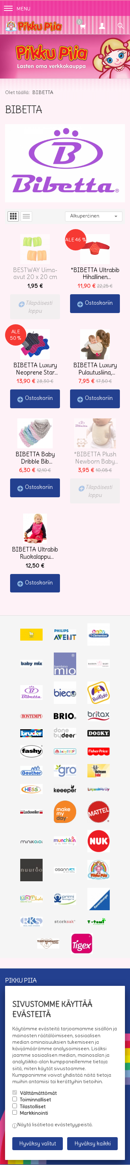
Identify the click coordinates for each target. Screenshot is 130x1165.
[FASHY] (31, 755)
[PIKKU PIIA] (98, 878)
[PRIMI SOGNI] (65, 903)
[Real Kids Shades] (31, 924)
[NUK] (98, 850)
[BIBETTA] (31, 698)
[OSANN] (65, 871)
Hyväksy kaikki (92, 1143)
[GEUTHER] (31, 774)
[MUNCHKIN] (65, 843)
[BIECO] (65, 702)
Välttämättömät (38, 1093)
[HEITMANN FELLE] (98, 775)
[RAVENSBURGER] (98, 908)
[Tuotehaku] (120, 25)
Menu (23, 8)
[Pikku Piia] (58, 25)
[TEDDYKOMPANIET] (48, 947)
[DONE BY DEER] (65, 737)
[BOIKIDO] (98, 702)
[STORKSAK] (65, 923)
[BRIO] (65, 717)
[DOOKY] (98, 734)
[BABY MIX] (31, 665)
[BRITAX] (98, 719)
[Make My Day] (65, 821)
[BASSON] (98, 666)
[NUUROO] (31, 879)
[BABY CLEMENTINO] (98, 644)
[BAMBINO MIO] (65, 673)
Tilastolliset (33, 1106)
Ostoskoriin (99, 302)
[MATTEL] (98, 821)
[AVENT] (65, 638)
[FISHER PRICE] (98, 754)
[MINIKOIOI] (31, 842)
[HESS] (31, 792)
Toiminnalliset (35, 1099)
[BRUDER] (31, 735)
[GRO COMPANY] (65, 775)
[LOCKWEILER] (31, 813)
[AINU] (31, 639)
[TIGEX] (82, 952)
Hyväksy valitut (37, 1143)
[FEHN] (65, 752)
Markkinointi (34, 1113)
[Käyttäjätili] (101, 25)
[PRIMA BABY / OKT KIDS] (31, 901)
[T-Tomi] (98, 924)
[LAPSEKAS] (98, 789)
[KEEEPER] (65, 791)
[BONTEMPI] (31, 716)
